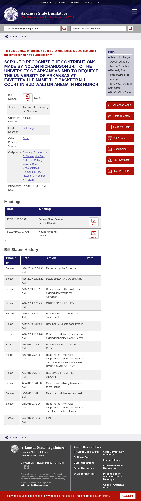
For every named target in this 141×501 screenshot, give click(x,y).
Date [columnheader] (10, 209)
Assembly (47, 2)
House (62, 2)
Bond (35, 164)
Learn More (102, 495)
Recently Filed (118, 70)
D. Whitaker (40, 152)
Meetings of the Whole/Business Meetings (112, 476)
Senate (75, 2)
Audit (97, 2)
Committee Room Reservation (113, 467)
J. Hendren (39, 175)
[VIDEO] (94, 222)
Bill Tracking (78, 495)
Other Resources (84, 468)
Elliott (37, 171)
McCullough (37, 160)
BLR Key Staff (82, 457)
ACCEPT (127, 495)
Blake (26, 160)
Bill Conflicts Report (121, 92)
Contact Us (27, 462)
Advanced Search (120, 61)
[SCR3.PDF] (28, 97)
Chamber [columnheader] (11, 260)
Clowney (27, 152)
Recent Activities (119, 66)
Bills (15, 36)
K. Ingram (28, 179)
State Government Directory (113, 453)
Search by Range (120, 57)
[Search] (64, 28)
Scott (26, 138)
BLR (87, 2)
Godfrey (39, 156)
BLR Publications (84, 462)
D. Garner (28, 156)
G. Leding (28, 128)
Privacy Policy (44, 462)
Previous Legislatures (87, 451)
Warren (27, 164)
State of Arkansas (84, 473)
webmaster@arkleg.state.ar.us (34, 485)
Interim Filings (111, 460)
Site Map (59, 462)
